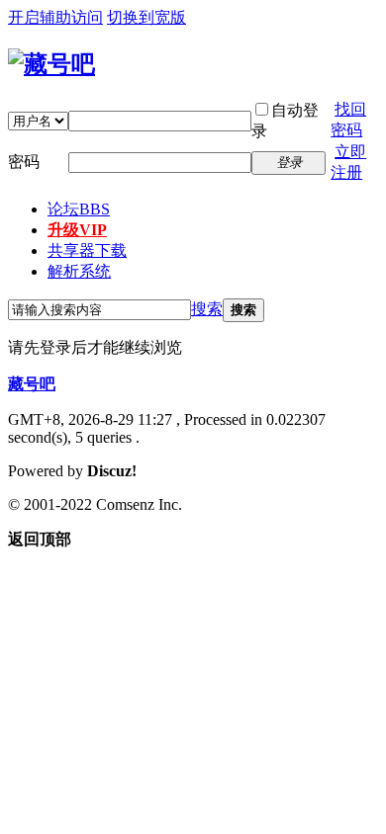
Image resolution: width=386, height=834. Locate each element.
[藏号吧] (51, 64)
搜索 (207, 308)
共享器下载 (87, 250)
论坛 (79, 209)
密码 (24, 161)
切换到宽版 (146, 17)
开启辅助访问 (55, 17)
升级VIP (77, 229)
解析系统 (79, 271)
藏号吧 (31, 383)
